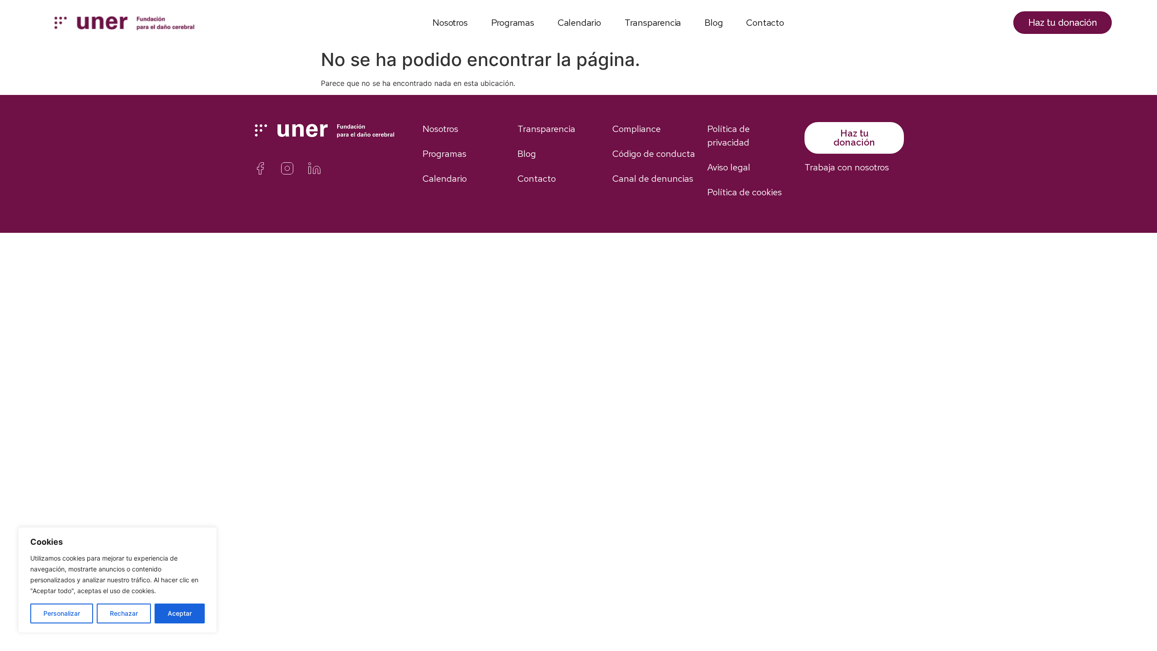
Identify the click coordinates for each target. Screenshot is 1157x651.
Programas (512, 22)
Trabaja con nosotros (846, 167)
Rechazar (124, 613)
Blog (714, 22)
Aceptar (180, 613)
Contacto (765, 22)
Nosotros (450, 22)
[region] (117, 580)
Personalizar (61, 613)
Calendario (579, 22)
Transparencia (653, 22)
